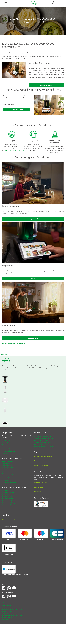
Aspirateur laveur (7, 494)
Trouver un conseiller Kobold (42, 442)
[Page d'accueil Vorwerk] (33, 3)
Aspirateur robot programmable (11, 503)
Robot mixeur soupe (8, 474)
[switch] (44, 506)
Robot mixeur (6, 472)
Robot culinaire (6, 449)
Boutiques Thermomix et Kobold (43, 446)
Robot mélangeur (7, 465)
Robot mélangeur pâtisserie (10, 482)
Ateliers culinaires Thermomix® (43, 436)
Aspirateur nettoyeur (8, 505)
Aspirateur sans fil (7, 507)
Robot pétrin (5, 478)
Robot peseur (6, 476)
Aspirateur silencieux (8, 498)
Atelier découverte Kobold (41, 440)
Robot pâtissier (6, 443)
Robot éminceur (6, 480)
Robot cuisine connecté (9, 445)
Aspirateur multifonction (9, 492)
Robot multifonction (8, 447)
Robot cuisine (6, 441)
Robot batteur (6, 463)
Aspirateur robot (7, 501)
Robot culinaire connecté (9, 451)
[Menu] (47, 502)
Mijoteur (4, 470)
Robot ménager (6, 453)
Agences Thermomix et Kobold (43, 444)
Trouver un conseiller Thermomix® (44, 438)
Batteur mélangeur (7, 467)
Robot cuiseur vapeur (8, 461)
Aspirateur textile (7, 496)
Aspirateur (5, 490)
